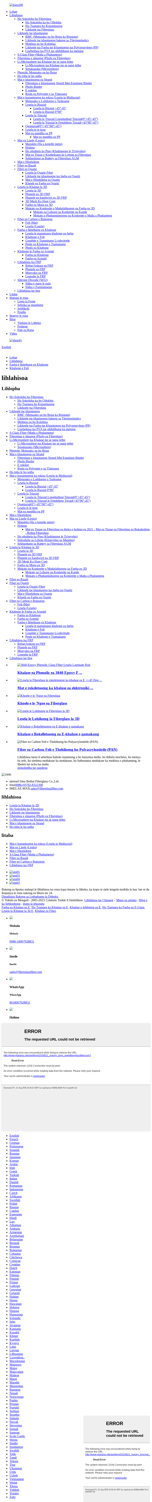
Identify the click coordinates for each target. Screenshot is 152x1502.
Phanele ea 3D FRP (37, 194)
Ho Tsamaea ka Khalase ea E (49, 907)
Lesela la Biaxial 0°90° (47, 111)
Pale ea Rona (25, 330)
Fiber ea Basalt (26, 165)
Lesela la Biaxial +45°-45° (49, 108)
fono (12, 785)
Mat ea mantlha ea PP (38, 133)
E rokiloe (31, 90)
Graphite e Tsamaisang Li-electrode (47, 240)
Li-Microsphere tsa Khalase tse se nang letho (45, 61)
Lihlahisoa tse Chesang (98, 900)
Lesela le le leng (35, 129)
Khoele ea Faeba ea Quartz (42, 183)
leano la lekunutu (33, 903)
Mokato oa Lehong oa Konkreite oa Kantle (60, 212)
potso (20, 767)
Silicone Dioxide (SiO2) (32, 280)
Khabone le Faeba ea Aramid (35, 251)
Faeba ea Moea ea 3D (39, 204)
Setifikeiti (23, 308)
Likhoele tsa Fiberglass (39, 29)
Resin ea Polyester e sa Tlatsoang (46, 94)
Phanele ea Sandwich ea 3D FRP (46, 197)
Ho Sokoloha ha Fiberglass (34, 18)
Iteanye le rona (19, 315)
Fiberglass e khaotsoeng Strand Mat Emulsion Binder (58, 83)
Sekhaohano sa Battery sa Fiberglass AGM (52, 158)
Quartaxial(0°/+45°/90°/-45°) (43, 126)
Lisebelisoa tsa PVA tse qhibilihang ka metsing (54, 51)
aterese (14, 781)
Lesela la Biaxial (35, 104)
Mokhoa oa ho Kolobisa (40, 44)
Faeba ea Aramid (36, 258)
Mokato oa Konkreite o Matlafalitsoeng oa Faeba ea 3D (60, 208)
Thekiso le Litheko (29, 323)
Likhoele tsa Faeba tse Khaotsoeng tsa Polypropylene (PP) (61, 47)
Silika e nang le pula (38, 283)
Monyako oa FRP (36, 272)
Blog (13, 319)
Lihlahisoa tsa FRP (29, 262)
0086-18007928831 (22, 941)
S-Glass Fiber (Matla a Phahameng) (39, 54)
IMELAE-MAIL (20, 788)
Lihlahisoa (16, 15)
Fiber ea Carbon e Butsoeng (34, 219)
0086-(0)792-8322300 (29, 785)
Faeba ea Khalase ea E (16, 907)
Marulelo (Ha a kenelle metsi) (43, 144)
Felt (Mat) (31, 222)
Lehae (13, 11)
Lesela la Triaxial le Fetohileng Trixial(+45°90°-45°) (65, 122)
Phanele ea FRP (35, 269)
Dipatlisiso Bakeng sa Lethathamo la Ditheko (30, 896)
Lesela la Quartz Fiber (39, 172)
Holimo (30, 147)
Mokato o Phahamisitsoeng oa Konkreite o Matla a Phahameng (72, 215)
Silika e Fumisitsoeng (38, 287)
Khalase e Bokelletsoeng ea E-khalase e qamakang (58, 734)
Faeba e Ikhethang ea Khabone (36, 230)
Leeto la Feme (26, 301)
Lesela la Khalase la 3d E (17, 911)
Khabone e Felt (35, 237)
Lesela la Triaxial (36, 115)
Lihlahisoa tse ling (28, 290)
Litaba (13, 294)
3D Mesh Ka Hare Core (40, 201)
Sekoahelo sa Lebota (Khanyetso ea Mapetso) (46, 540)
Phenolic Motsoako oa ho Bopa (37, 72)
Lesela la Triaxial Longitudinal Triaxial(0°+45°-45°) (65, 119)
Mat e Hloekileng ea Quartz (42, 179)
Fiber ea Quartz (27, 169)
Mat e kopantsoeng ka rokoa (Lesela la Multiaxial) (48, 97)
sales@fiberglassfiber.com (47, 788)
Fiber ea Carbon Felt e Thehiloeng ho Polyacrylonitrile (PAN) (67, 749)
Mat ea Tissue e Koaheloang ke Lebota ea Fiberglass (58, 154)
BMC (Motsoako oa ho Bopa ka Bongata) (51, 36)
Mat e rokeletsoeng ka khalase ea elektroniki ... (55, 688)
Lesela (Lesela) (34, 226)
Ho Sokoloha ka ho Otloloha (43, 22)
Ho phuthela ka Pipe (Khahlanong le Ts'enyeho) (55, 151)
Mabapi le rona (19, 297)
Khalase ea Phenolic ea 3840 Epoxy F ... (49, 673)
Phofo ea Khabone (37, 247)
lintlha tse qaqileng (36, 767)
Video (13, 333)
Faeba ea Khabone (37, 255)
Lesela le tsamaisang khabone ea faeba (49, 233)
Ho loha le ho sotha (29, 76)
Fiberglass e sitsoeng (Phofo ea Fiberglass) (43, 58)
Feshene (22, 326)
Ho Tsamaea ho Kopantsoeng (43, 26)
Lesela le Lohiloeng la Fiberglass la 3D (48, 719)
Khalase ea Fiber (45, 911)
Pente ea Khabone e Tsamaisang (45, 244)
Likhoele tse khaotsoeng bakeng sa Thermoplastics (57, 40)
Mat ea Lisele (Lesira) (31, 140)
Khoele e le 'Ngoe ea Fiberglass (42, 703)
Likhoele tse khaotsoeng (32, 33)
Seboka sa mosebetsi (30, 305)
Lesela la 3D (33, 190)
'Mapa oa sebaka (126, 900)
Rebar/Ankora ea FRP (39, 265)
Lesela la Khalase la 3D (32, 187)
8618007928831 (20, 1002)
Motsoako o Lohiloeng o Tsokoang (47, 101)
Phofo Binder (33, 86)
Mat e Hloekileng (28, 162)
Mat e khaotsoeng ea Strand (34, 79)
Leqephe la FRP (35, 276)
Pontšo (21, 312)
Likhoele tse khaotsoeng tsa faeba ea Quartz (52, 176)
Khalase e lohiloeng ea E (85, 907)
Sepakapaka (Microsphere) (42, 69)
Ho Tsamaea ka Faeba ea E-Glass (123, 907)
